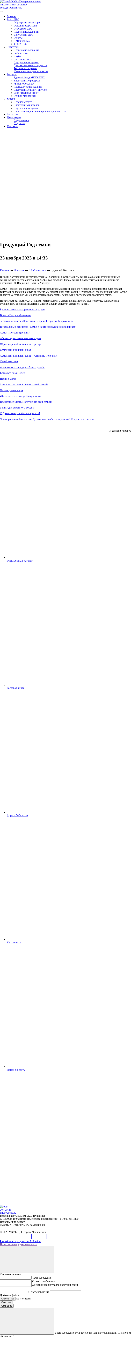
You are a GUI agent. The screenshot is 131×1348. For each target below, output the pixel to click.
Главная (11, 16)
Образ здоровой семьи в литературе (21, 344)
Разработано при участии (20, 1241)
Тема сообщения (41, 1277)
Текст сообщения (39, 1291)
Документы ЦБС (23, 34)
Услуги (11, 98)
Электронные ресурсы (27, 80)
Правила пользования (26, 31)
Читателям (13, 46)
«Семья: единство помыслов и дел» (20, 338)
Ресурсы (12, 74)
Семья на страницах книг (15, 332)
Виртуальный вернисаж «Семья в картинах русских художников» (38, 326)
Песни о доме (8, 378)
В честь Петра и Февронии (15, 315)
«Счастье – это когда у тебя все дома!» (22, 367)
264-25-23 (5, 1209)
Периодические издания (28, 86)
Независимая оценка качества (31, 71)
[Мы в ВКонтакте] (2, 1229)
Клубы (17, 56)
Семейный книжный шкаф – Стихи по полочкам (28, 355)
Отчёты (18, 37)
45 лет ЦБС (20, 43)
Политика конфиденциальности (18, 1244)
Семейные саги (9, 361)
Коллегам (12, 114)
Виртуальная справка (26, 62)
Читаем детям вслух (11, 390)
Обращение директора (27, 22)
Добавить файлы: (10, 1295)
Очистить (6, 1302)
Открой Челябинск (25, 95)
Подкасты (19, 123)
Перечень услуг (23, 101)
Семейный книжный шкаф (15, 349)
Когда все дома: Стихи (13, 372)
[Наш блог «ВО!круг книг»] (14, 1229)
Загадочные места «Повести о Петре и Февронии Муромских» (36, 321)
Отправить (6, 1306)
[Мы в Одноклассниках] (6, 1229)
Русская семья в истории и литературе (22, 309)
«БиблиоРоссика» (24, 83)
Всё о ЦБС (13, 19)
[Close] (27, 1259)
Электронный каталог (26, 105)
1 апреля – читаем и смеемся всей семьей (24, 384)
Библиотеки (21, 53)
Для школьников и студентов (30, 65)
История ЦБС (22, 40)
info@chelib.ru (8, 1212)
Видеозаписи (21, 120)
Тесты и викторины (25, 68)
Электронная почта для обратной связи (55, 1284)
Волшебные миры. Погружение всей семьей (26, 401)
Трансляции (14, 117)
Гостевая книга (22, 59)
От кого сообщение (43, 1281)
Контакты (12, 126)
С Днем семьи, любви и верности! (20, 413)
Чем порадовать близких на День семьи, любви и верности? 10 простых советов (47, 419)
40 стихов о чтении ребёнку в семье (21, 396)
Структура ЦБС (23, 28)
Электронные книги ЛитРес (30, 89)
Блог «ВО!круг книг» (26, 92)
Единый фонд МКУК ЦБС (29, 77)
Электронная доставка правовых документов (40, 111)
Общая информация (25, 25)
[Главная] (4, 1206)
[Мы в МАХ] (10, 1229)
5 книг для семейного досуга (17, 407)
